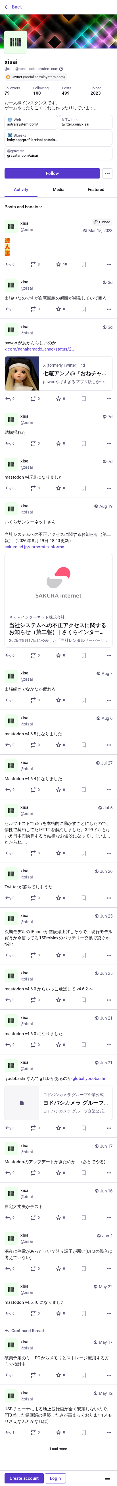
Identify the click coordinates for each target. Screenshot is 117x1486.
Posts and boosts (21, 206)
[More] (109, 264)
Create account (24, 1478)
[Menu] (107, 173)
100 (37, 93)
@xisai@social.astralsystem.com (31, 69)
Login (55, 1478)
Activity (21, 189)
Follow (52, 173)
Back (17, 7)
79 (7, 93)
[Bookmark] (83, 264)
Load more (58, 1449)
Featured (96, 189)
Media (58, 189)
